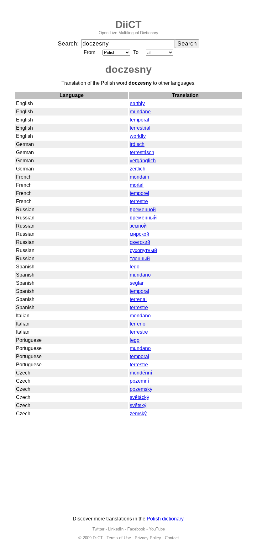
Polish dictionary (165, 518)
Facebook (136, 529)
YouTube (157, 529)
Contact (172, 538)
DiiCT (128, 24)
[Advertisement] (128, 467)
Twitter (98, 529)
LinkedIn (115, 529)
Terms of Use (119, 538)
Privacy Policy (148, 538)
